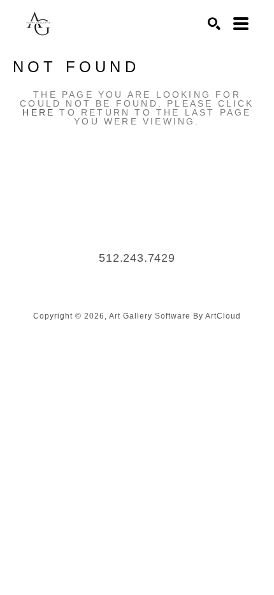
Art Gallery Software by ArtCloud (175, 316)
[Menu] (241, 23)
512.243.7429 (137, 258)
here (38, 112)
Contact (137, 277)
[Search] (214, 23)
